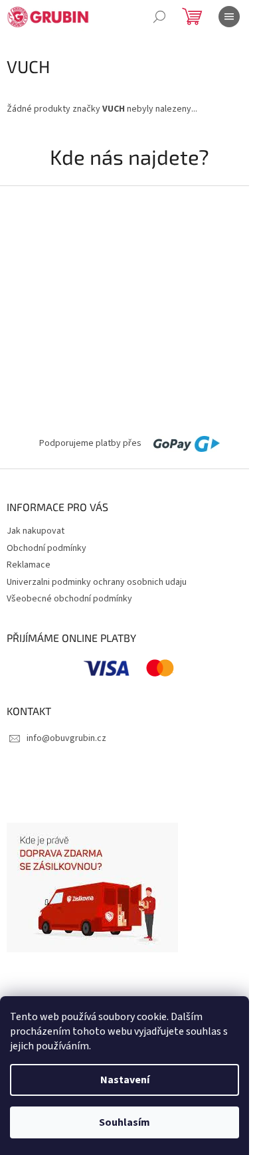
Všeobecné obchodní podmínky (69, 598)
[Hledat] (159, 16)
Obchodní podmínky (46, 548)
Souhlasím (124, 1122)
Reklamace (28, 565)
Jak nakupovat (35, 531)
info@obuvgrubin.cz (66, 738)
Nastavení (124, 1080)
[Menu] (229, 16)
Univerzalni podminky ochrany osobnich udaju (97, 582)
